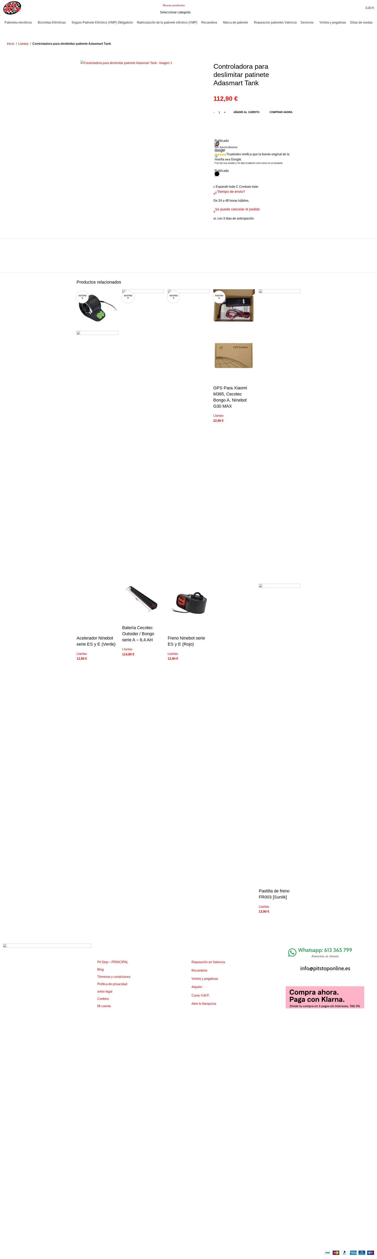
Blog (100, 969)
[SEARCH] (212, 8)
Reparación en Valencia (208, 962)
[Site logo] (12, 7)
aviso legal (104, 991)
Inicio (10, 43)
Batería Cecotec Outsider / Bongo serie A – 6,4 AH (138, 633)
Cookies (103, 998)
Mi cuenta (104, 1006)
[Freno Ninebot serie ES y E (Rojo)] (188, 436)
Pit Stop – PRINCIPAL (112, 962)
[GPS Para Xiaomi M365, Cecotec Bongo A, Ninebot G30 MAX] (234, 310)
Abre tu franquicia (203, 1003)
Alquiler (196, 987)
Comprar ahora (281, 112)
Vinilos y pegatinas (204, 978)
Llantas (23, 43)
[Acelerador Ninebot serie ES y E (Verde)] (97, 309)
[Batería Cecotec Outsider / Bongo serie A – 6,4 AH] (143, 436)
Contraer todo (247, 186)
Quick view (81, 630)
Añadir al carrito (246, 112)
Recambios (199, 970)
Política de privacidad (112, 984)
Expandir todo (224, 186)
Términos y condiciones (113, 976)
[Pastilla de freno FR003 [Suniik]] (279, 436)
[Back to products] (363, 44)
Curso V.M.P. (200, 995)
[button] (236, 193)
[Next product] (367, 44)
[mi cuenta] (353, 8)
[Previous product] (358, 44)
